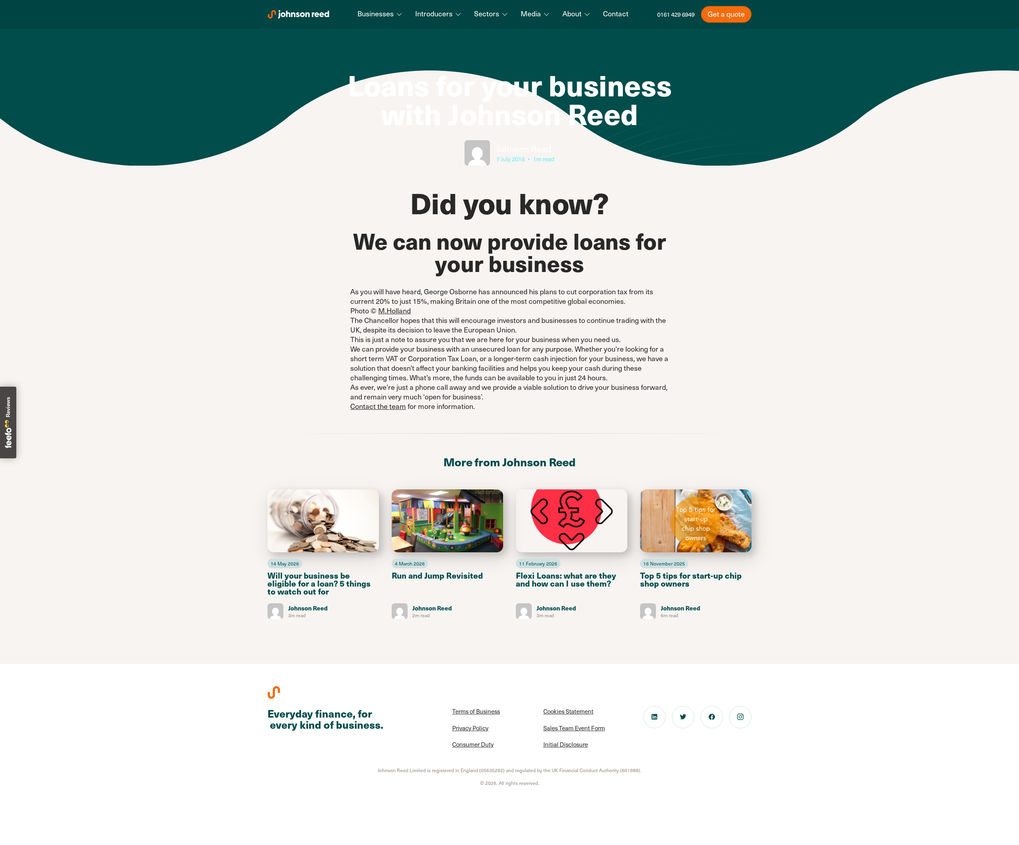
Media (531, 13)
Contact (616, 13)
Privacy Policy (470, 728)
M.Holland (394, 310)
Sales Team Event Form (574, 728)
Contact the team (378, 406)
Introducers (434, 13)
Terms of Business (476, 711)
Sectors (486, 13)
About (572, 13)
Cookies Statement (568, 711)
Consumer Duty (473, 744)
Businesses (375, 13)
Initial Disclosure (565, 744)
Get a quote (726, 13)
